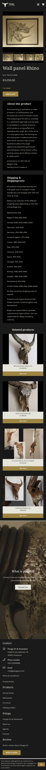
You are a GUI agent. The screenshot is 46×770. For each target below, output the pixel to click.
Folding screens (9, 708)
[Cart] (43, 4)
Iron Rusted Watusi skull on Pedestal (23, 461)
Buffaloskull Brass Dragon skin (23, 366)
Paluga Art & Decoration (13, 719)
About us (6, 724)
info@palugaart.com (16, 671)
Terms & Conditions (11, 676)
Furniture (6, 703)
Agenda (6, 729)
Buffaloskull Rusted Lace (23, 508)
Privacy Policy (8, 681)
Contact (6, 734)
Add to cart (10, 94)
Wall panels (7, 698)
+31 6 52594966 (14, 663)
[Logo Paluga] (9, 4)
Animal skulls (8, 693)
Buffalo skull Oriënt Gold (23, 413)
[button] (38, 4)
